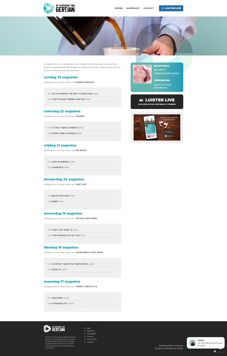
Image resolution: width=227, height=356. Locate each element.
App (88, 328)
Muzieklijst (133, 8)
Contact (148, 8)
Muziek (119, 8)
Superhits (91, 331)
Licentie (90, 342)
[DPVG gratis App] (157, 127)
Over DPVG (92, 339)
